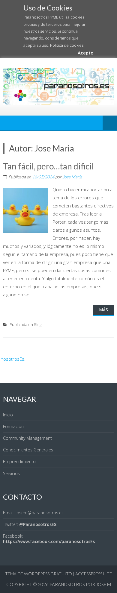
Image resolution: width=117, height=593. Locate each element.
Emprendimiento (19, 461)
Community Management (27, 438)
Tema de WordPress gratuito (38, 573)
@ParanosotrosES (37, 524)
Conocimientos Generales (28, 450)
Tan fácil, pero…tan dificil (48, 166)
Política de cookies (66, 45)
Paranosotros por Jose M (80, 584)
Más (103, 310)
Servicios (11, 473)
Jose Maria (72, 176)
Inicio (8, 415)
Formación (13, 426)
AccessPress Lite (93, 573)
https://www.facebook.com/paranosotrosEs (49, 541)
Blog (37, 324)
